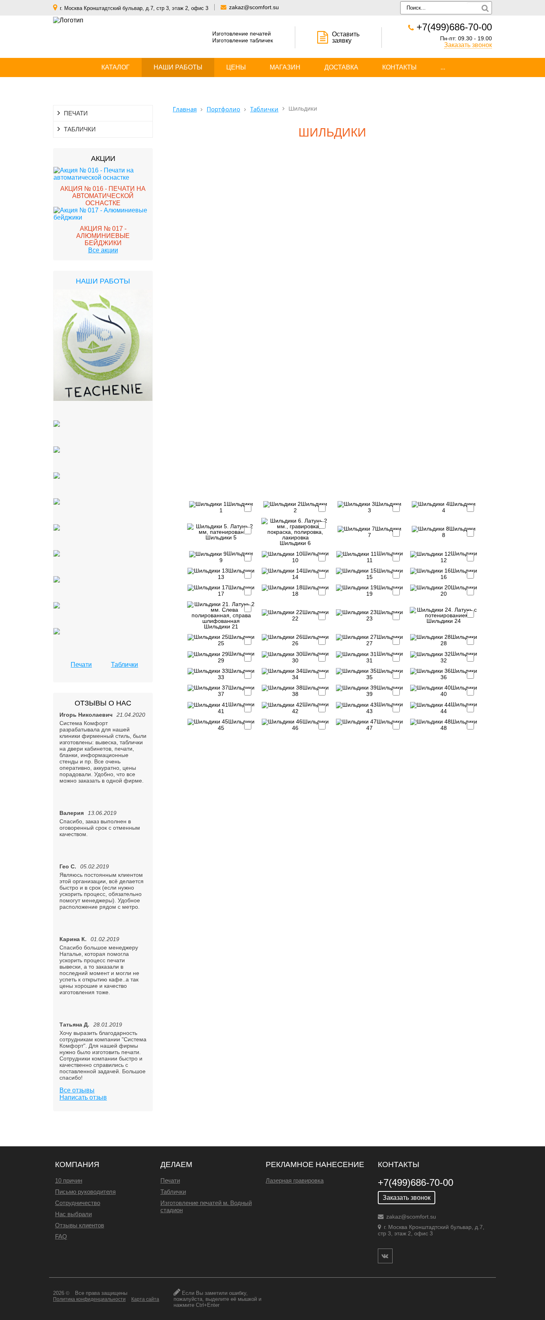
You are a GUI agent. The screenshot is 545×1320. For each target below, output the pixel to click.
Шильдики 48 (458, 725)
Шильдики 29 (236, 657)
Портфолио (223, 109)
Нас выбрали (73, 1214)
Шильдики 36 (458, 674)
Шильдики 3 (384, 507)
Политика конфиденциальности (89, 1299)
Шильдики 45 (236, 725)
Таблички (124, 664)
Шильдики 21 (221, 626)
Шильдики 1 (236, 507)
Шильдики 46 (310, 725)
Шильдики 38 (310, 691)
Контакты (399, 67)
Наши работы (178, 67)
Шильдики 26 (310, 640)
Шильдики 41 (236, 708)
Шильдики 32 (458, 657)
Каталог (115, 67)
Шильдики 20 (458, 591)
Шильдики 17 (236, 591)
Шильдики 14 (310, 574)
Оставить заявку (345, 37)
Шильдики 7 (384, 532)
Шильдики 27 (384, 640)
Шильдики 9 (236, 557)
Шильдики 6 (295, 543)
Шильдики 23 (384, 615)
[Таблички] (56, 433)
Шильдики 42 (310, 708)
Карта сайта (145, 1299)
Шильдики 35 (384, 674)
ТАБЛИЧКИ (80, 129)
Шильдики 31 (384, 657)
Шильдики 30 (310, 657)
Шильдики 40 (458, 691)
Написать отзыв (83, 1097)
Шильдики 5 (221, 537)
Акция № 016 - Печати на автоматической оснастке (103, 195)
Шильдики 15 (384, 574)
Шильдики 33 (236, 674)
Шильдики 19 (384, 591)
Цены (236, 67)
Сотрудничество (77, 1202)
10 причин (68, 1180)
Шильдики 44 (458, 708)
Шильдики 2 (310, 507)
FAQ (61, 1236)
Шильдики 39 (384, 691)
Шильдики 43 (384, 708)
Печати (81, 664)
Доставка (341, 67)
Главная (185, 109)
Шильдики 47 (384, 725)
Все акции (103, 250)
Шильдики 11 (385, 557)
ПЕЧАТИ (76, 113)
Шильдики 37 (236, 691)
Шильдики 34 (310, 674)
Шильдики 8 (459, 532)
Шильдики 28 (458, 640)
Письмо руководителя (85, 1191)
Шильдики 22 (310, 615)
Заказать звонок (468, 45)
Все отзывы (77, 1090)
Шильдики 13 (236, 574)
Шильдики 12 (458, 557)
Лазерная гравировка (295, 1180)
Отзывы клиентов (79, 1225)
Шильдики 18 (310, 591)
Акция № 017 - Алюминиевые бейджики (103, 235)
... (442, 67)
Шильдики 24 (444, 621)
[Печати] (102, 354)
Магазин (285, 67)
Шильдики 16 (458, 574)
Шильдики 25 (236, 640)
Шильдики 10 (310, 557)
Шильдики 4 (459, 507)
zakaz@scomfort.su (254, 7)
